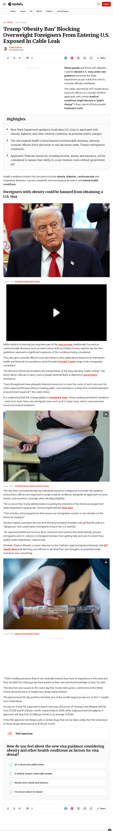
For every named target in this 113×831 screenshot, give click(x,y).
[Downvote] (14, 58)
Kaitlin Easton (15, 47)
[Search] (98, 4)
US (4, 22)
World (10, 22)
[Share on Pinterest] (72, 58)
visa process (65, 344)
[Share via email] (84, 58)
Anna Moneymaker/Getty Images (27, 282)
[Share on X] (78, 58)
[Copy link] (91, 58)
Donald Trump (67, 361)
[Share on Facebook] (65, 58)
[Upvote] (8, 58)
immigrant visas (58, 397)
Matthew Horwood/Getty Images (27, 634)
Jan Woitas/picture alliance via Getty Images (32, 486)
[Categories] (4, 4)
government (90, 374)
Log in (106, 4)
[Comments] (27, 58)
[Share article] (106, 207)
